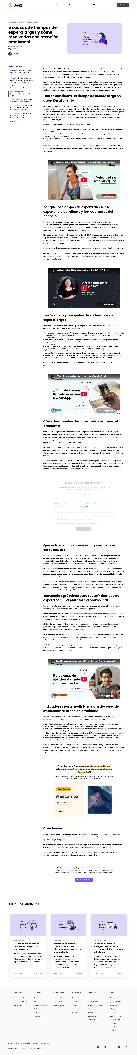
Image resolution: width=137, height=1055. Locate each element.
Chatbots (113, 1012)
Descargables (77, 1001)
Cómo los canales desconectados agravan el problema (20, 94)
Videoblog (75, 1009)
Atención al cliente (16, 22)
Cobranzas (114, 1023)
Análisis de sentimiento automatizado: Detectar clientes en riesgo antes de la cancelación (67, 947)
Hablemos (91, 1020)
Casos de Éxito (93, 1001)
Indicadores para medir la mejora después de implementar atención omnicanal (21, 115)
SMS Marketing (115, 1020)
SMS (35, 1009)
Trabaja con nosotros (95, 1005)
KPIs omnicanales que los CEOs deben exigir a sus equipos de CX (26, 946)
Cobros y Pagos (58, 1005)
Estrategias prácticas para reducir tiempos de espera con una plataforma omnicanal (21, 107)
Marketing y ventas (59, 1001)
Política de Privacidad (16, 1048)
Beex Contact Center (20, 998)
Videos (74, 1005)
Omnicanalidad (32, 22)
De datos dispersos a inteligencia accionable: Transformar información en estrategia (108, 947)
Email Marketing (115, 1016)
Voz (35, 1001)
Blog (73, 998)
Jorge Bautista (18, 53)
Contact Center (115, 1001)
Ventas (112, 1030)
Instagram (37, 1012)
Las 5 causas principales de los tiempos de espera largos (20, 87)
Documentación (94, 1016)
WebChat (37, 1016)
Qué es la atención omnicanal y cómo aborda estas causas (21, 101)
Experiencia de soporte (96, 1009)
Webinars (75, 1012)
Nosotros (91, 998)
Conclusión (14, 121)
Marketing (113, 1027)
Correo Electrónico (40, 1005)
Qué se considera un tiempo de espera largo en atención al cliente (21, 72)
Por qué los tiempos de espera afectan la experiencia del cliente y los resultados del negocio (21, 80)
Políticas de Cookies (34, 1048)
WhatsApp (37, 998)
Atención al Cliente (59, 998)
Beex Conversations (20, 1001)
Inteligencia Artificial (117, 1009)
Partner (90, 1012)
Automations (17, 1005)
